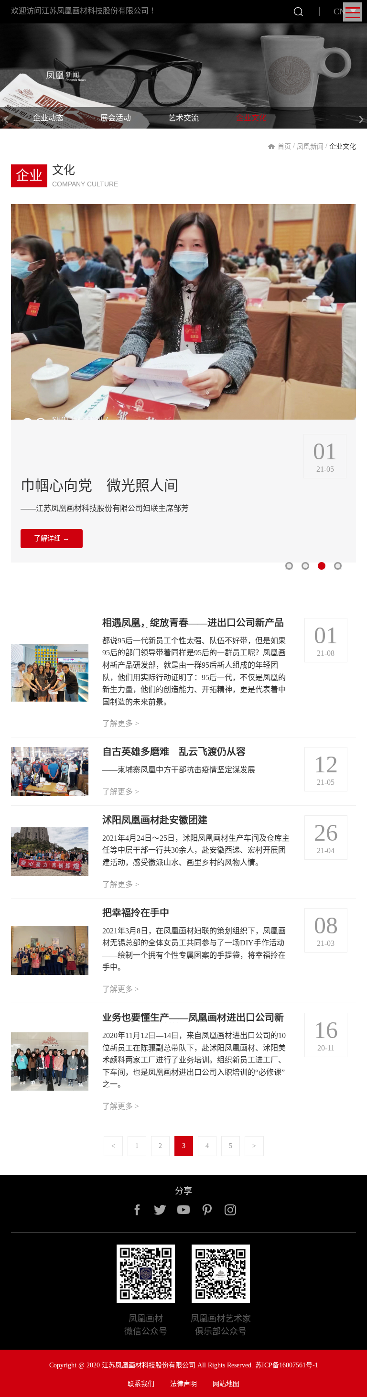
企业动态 (48, 118)
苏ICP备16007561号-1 (286, 1365)
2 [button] (305, 566)
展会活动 (115, 118)
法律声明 (183, 1383)
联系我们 (141, 1383)
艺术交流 (183, 118)
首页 (284, 146)
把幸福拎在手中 (135, 913)
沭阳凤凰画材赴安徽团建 (154, 820)
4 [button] (338, 566)
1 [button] (289, 566)
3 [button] (321, 566)
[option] (183, 383)
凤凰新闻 (310, 146)
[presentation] (6, 118)
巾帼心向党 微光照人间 (99, 485)
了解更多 (120, 723)
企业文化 (251, 118)
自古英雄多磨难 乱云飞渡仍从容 (174, 752)
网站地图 (226, 1383)
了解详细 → (51, 577)
